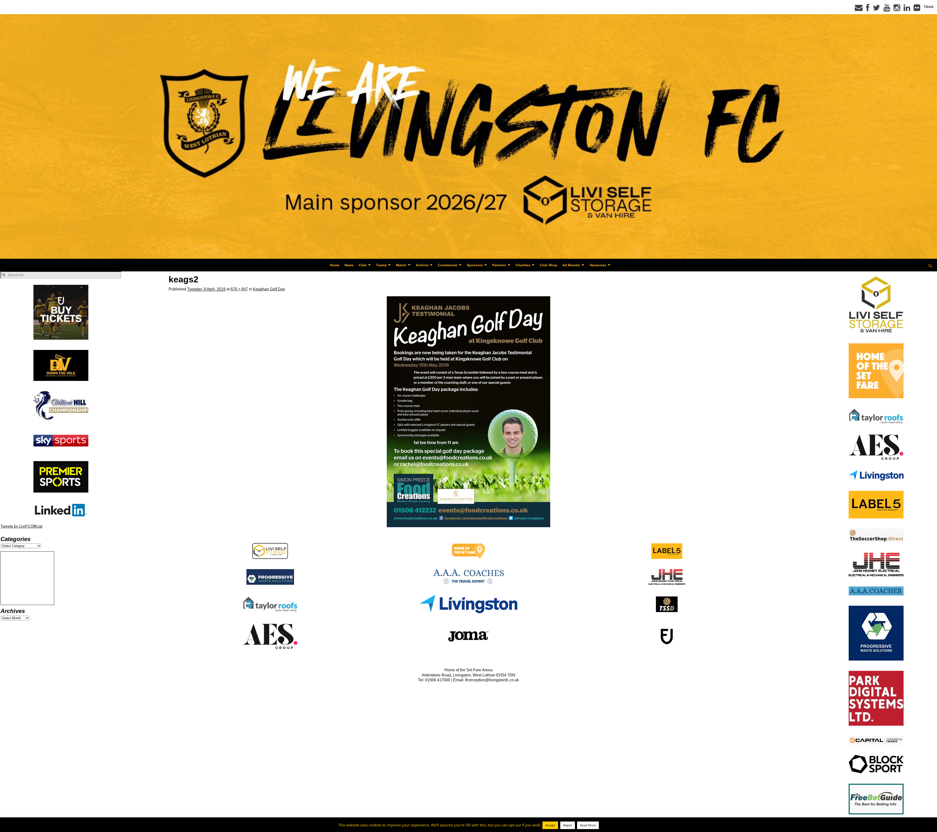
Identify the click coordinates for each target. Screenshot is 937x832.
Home (334, 265)
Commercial (447, 265)
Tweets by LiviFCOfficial (21, 526)
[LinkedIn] (907, 9)
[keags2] (468, 411)
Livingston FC (27, 827)
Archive (422, 265)
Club (363, 265)
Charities (523, 265)
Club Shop (548, 265)
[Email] (859, 9)
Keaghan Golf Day (269, 289)
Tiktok (929, 7)
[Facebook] (867, 9)
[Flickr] (917, 9)
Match (401, 265)
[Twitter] (876, 9)
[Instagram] (897, 9)
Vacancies (598, 265)
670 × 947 (239, 289)
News (349, 265)
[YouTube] (887, 9)
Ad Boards (571, 265)
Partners (499, 265)
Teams (381, 265)
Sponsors (475, 265)
